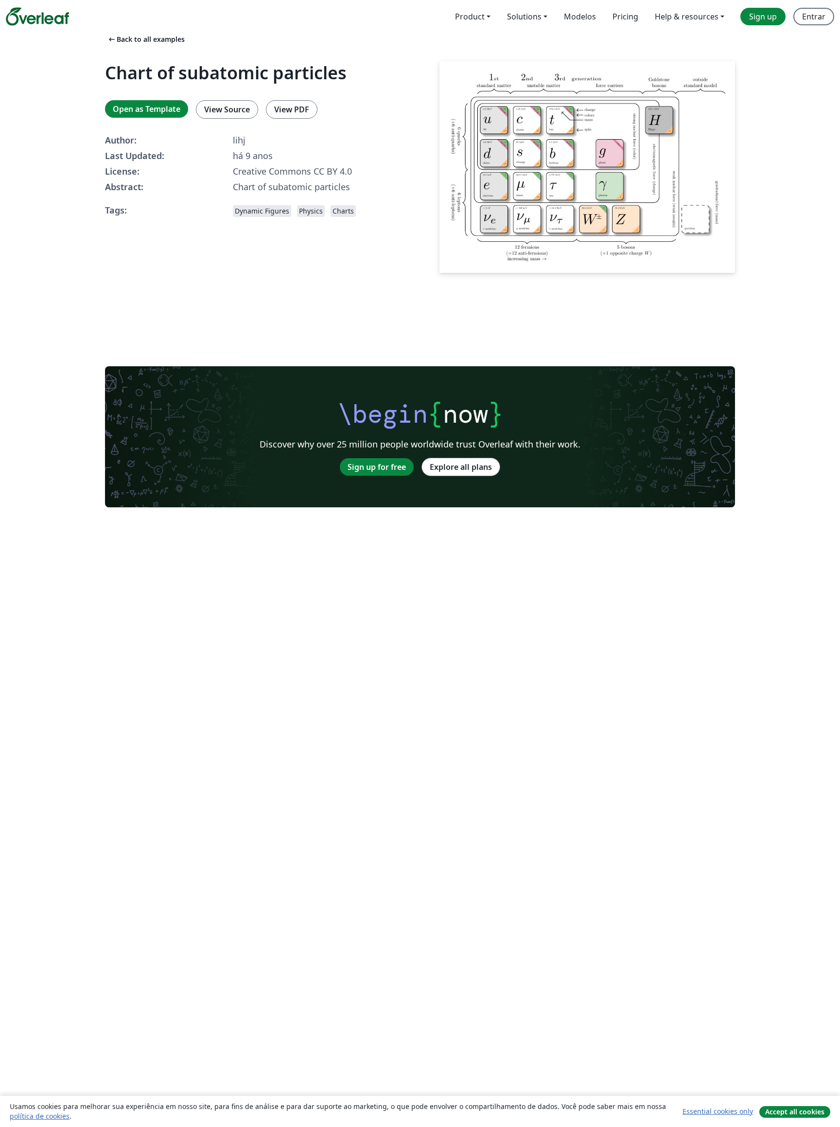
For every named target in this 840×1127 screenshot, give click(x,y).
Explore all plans (461, 467)
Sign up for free (377, 467)
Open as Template (146, 109)
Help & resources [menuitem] (686, 16)
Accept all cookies (794, 1111)
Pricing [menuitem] (625, 16)
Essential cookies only (717, 1111)
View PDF (291, 109)
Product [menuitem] (470, 16)
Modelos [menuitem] (580, 16)
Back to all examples (146, 39)
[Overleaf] (37, 16)
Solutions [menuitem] (524, 16)
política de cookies (40, 1116)
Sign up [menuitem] (763, 16)
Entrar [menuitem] (813, 16)
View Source (227, 109)
